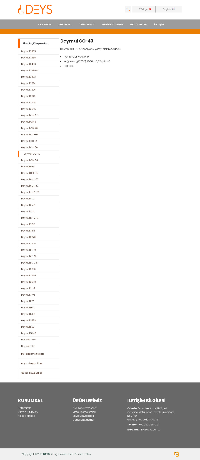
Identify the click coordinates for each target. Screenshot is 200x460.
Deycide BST (28, 346)
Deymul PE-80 (29, 256)
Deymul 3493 (28, 76)
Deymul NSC (28, 307)
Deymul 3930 (28, 269)
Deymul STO (28, 198)
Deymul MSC (28, 314)
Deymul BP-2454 (30, 217)
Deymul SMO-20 (30, 192)
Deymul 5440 (28, 333)
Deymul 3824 (28, 83)
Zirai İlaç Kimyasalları (35, 43)
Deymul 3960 (28, 275)
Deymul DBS (28, 166)
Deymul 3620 (28, 237)
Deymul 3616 (28, 230)
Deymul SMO (28, 205)
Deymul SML (27, 211)
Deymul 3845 (28, 109)
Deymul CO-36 (29, 147)
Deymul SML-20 (29, 185)
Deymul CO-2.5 (29, 115)
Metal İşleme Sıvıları (32, 353)
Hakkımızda (24, 408)
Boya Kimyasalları (31, 363)
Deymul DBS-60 (29, 179)
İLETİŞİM (159, 24)
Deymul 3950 (28, 282)
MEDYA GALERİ (138, 24)
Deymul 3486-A (29, 70)
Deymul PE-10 (28, 249)
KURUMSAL (65, 24)
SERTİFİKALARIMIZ (112, 24)
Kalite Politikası (26, 416)
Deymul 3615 (28, 224)
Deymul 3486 (28, 64)
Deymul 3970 (28, 96)
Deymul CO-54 (29, 160)
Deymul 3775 (28, 294)
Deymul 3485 (28, 57)
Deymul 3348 (28, 102)
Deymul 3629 (28, 243)
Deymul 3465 (28, 51)
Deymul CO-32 (29, 141)
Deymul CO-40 (32, 153)
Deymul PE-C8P (29, 262)
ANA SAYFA (45, 24)
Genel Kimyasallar (31, 373)
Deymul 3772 (28, 288)
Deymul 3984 (28, 320)
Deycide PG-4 (29, 339)
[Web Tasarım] (176, 455)
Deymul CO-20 (29, 128)
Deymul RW (27, 301)
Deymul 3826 (28, 89)
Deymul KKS (27, 326)
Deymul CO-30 (29, 134)
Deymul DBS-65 (29, 173)
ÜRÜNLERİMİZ (87, 24)
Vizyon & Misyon (28, 412)
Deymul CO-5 (28, 121)
